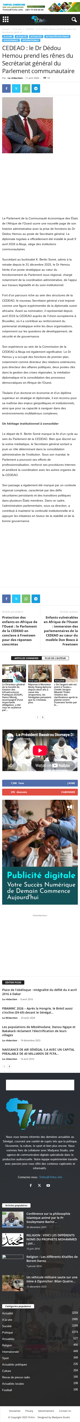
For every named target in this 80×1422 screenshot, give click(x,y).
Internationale (30, 40)
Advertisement (46, 1410)
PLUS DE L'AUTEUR (55, 658)
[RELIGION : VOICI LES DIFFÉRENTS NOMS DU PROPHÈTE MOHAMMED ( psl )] (12, 1239)
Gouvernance (11, 40)
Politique (7, 1332)
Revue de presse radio (16, 1377)
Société (7, 1326)
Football (7, 1390)
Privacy (29, 1410)
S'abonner (68, 792)
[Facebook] (6, 88)
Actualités (36, 36)
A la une (17, 28)
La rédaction (15, 78)
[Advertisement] (40, 184)
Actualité (21, 36)
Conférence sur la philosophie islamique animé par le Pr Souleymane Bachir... (48, 1218)
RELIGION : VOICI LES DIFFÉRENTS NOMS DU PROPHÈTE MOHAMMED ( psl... (51, 1239)
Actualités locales (13, 1383)
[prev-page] (37, 717)
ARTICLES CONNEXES (26, 658)
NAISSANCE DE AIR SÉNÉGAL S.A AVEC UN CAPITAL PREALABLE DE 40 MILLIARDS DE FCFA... (38, 1051)
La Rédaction (9, 1017)
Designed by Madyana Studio (54, 1417)
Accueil (5, 28)
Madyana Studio (58, 1150)
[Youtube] (49, 1186)
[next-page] (43, 717)
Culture (6, 1371)
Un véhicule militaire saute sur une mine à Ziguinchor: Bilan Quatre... (51, 1279)
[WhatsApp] (26, 88)
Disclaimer (14, 1410)
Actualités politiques (57, 36)
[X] (16, 88)
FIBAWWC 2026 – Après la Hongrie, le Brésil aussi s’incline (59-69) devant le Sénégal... (37, 1010)
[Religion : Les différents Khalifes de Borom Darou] (12, 1263)
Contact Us (65, 1410)
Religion (7, 1345)
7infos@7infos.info (50, 1177)
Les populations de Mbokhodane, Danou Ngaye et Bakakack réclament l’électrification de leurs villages (39, 1031)
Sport (5, 1358)
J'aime (71, 783)
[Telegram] (36, 88)
